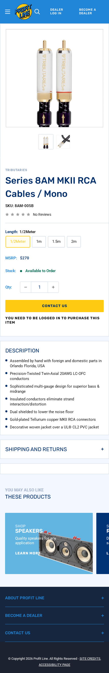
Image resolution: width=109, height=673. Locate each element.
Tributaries (16, 170)
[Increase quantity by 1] (53, 287)
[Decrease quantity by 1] (25, 287)
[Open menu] (7, 12)
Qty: (8, 287)
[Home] (23, 12)
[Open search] (37, 12)
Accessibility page (54, 665)
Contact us (54, 306)
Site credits (90, 659)
